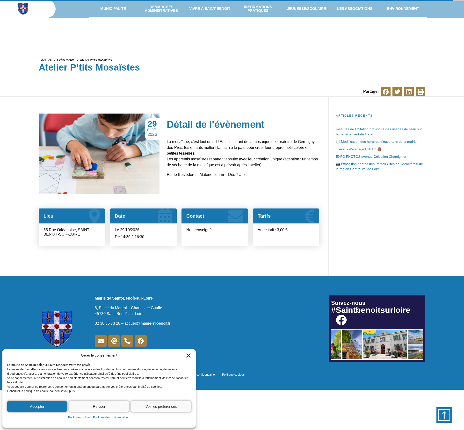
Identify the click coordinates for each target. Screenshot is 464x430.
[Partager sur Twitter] (397, 91)
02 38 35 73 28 (107, 323)
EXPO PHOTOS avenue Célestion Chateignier (371, 156)
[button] (188, 355)
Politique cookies (79, 417)
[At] (114, 341)
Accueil (46, 60)
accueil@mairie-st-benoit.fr (147, 323)
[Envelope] (101, 341)
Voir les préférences (161, 406)
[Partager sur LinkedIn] (409, 91)
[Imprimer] (420, 91)
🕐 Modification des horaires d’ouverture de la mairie (376, 141)
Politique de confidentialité (110, 417)
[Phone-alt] (127, 341)
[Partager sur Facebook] (386, 91)
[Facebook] (141, 341)
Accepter (37, 406)
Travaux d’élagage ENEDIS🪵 (359, 149)
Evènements (65, 60)
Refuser (99, 406)
